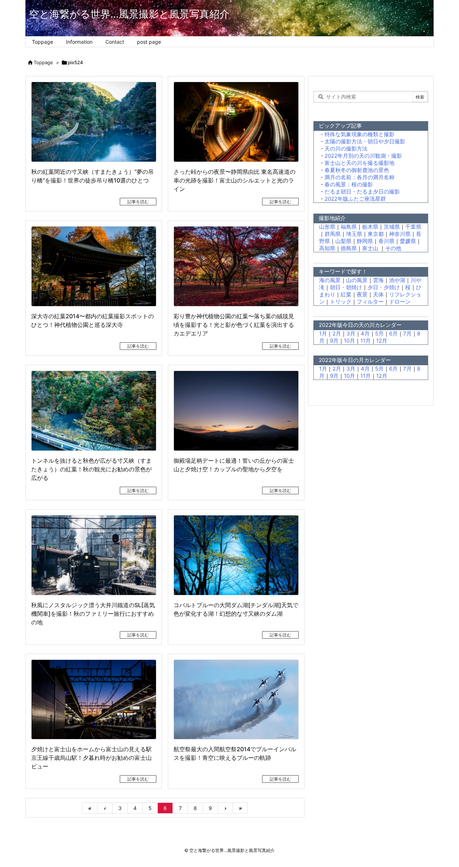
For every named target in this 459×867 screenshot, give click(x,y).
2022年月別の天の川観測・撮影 (363, 155)
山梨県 (343, 241)
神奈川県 (400, 233)
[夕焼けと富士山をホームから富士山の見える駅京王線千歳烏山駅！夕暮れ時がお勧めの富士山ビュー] (93, 699)
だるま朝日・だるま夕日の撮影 (362, 191)
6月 (393, 333)
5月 (379, 333)
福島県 (349, 226)
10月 (349, 340)
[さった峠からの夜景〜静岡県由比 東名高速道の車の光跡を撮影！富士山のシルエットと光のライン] (236, 122)
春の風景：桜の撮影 (349, 184)
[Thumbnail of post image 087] (236, 699)
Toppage (43, 62)
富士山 (371, 248)
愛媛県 (408, 241)
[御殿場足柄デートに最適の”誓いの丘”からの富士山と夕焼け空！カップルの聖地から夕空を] (236, 411)
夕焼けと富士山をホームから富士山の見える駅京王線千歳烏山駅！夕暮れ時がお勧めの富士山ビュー (91, 757)
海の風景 (330, 280)
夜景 (362, 294)
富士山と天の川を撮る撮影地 (359, 162)
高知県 (327, 248)
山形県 (327, 226)
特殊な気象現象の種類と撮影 (359, 134)
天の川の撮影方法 (346, 148)
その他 (393, 248)
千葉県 (413, 226)
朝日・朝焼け (346, 287)
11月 (365, 340)
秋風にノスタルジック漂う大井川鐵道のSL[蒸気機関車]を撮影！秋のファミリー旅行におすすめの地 (93, 613)
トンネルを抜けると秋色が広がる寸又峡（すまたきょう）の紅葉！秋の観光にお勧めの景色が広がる (91, 469)
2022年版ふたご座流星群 (355, 198)
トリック (340, 301)
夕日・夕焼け (384, 287)
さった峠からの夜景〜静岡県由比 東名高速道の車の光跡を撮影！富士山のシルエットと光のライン (234, 180)
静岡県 (365, 241)
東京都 (376, 233)
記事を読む (138, 201)
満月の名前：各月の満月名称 (359, 177)
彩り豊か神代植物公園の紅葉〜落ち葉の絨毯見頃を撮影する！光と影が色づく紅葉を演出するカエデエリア (234, 325)
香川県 (386, 241)
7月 (407, 333)
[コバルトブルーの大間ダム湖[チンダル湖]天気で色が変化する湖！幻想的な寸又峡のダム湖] (236, 555)
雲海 (378, 280)
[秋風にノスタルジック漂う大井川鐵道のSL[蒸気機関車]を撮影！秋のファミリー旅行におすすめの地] (93, 555)
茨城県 (392, 226)
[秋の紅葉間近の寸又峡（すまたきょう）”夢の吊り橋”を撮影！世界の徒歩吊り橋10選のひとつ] (93, 122)
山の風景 (357, 280)
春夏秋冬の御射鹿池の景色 (357, 170)
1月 (323, 333)
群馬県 (333, 233)
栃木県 (370, 226)
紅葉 (346, 294)
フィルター (370, 301)
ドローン (400, 301)
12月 (381, 340)
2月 (336, 333)
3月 (350, 333)
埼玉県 (354, 233)
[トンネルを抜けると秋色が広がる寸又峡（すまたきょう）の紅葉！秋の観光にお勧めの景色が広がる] (93, 411)
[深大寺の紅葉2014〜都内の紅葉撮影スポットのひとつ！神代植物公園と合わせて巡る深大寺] (93, 266)
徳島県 (349, 248)
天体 (378, 294)
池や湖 (397, 280)
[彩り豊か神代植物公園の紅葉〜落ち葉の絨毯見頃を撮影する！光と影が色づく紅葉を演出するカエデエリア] (236, 266)
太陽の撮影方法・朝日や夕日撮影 (365, 141)
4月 (365, 333)
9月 (334, 340)
